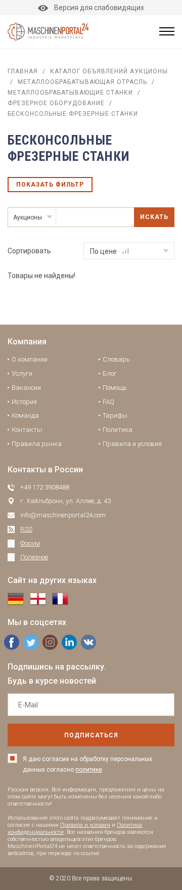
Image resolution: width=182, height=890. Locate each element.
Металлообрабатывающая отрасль (82, 81)
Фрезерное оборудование (56, 103)
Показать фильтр (50, 184)
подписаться (91, 735)
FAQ (108, 402)
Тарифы (115, 415)
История (24, 402)
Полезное (34, 557)
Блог (110, 373)
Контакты (27, 429)
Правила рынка (37, 444)
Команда (25, 415)
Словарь (116, 359)
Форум (30, 543)
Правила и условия (132, 444)
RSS (26, 529)
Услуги (22, 373)
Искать (154, 216)
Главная (23, 71)
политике (88, 769)
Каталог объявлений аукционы (109, 71)
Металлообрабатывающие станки (70, 92)
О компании (30, 359)
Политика (117, 429)
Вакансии (26, 387)
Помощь (115, 387)
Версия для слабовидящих (99, 8)
